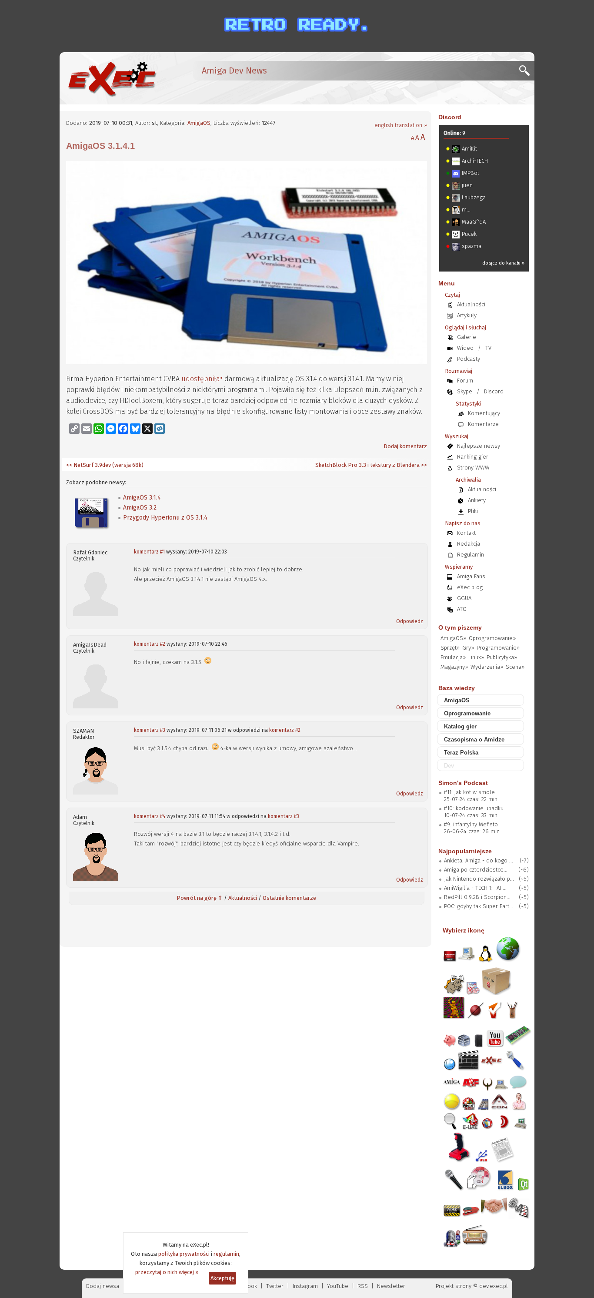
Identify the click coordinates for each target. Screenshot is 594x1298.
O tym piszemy (460, 627)
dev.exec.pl (493, 1286)
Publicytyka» (502, 657)
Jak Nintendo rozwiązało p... (479, 878)
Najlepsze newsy (478, 446)
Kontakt (466, 533)
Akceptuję (222, 1278)
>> (423, 465)
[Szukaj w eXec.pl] (526, 72)
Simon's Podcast (463, 782)
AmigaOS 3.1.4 (142, 497)
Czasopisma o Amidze (474, 739)
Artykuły (467, 315)
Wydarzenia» (487, 667)
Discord (449, 117)
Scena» (515, 667)
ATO (462, 609)
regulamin (226, 1254)
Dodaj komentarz (405, 446)
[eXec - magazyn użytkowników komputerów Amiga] (112, 78)
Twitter (275, 1286)
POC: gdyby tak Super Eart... (478, 906)
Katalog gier (460, 726)
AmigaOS (198, 123)
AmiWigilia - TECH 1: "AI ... (475, 888)
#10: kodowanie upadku (474, 808)
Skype (464, 391)
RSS (362, 1286)
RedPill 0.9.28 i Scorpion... (477, 897)
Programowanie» (498, 647)
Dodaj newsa (102, 1286)
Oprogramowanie (467, 713)
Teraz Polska (461, 752)
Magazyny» (454, 667)
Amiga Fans (471, 576)
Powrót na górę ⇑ (200, 898)
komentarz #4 (149, 816)
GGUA (464, 598)
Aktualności (242, 898)
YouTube (337, 1286)
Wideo (465, 348)
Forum (465, 380)
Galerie (466, 337)
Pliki (473, 511)
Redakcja (468, 543)
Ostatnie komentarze (289, 898)
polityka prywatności (184, 1254)
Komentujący (484, 413)
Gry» (468, 647)
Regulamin (470, 554)
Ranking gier (472, 456)
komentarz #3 (149, 730)
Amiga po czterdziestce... (475, 869)
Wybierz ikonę (463, 930)
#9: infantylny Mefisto (471, 824)
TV (488, 348)
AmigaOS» (453, 638)
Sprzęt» (450, 647)
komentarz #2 (149, 644)
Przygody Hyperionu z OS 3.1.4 (165, 517)
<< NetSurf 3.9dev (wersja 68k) (104, 465)
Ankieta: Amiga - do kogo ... (478, 860)
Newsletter (391, 1286)
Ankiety (477, 500)
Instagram (305, 1286)
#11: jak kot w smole (469, 792)
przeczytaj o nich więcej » (167, 1272)
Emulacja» (453, 657)
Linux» (476, 657)
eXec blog (470, 587)
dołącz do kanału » (503, 263)
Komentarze (483, 424)
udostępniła (200, 379)
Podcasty (468, 359)
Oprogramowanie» (492, 638)
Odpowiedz (409, 621)
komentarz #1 (149, 552)
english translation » (400, 125)
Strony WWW (473, 467)
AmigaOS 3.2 (140, 507)
